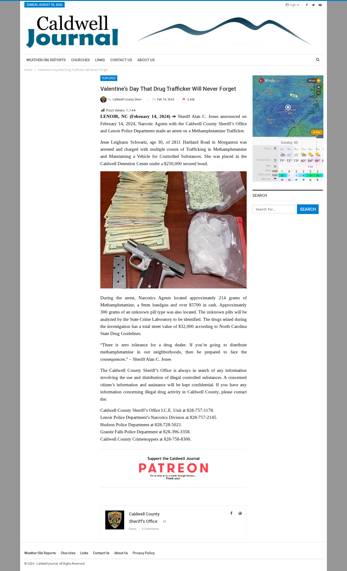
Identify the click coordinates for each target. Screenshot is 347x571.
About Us (146, 60)
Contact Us (121, 60)
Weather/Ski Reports (46, 60)
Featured (109, 78)
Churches (80, 60)
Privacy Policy (144, 553)
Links (100, 60)
